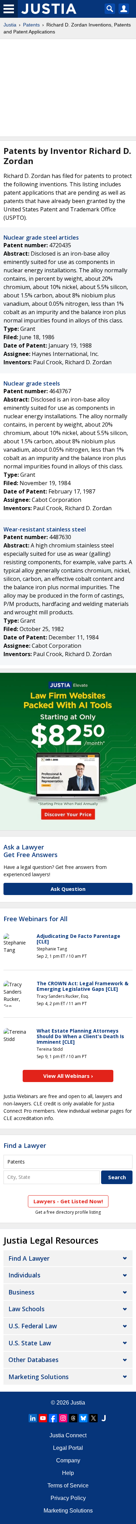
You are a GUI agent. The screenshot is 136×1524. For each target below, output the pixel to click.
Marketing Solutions (38, 1377)
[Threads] (73, 1418)
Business (21, 1292)
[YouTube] (43, 1418)
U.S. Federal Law (32, 1326)
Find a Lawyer (24, 1145)
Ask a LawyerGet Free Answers (30, 851)
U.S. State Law (29, 1343)
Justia (9, 25)
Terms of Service (68, 1485)
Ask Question (68, 888)
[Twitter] (93, 1418)
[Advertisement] (68, 88)
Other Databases (33, 1359)
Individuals (24, 1275)
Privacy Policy (68, 1498)
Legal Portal (68, 1448)
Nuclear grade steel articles (41, 237)
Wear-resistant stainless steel (44, 529)
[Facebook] (53, 1418)
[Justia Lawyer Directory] (103, 1418)
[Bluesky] (83, 1418)
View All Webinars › (68, 1075)
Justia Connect (68, 1435)
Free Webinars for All (35, 919)
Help (68, 1473)
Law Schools (26, 1309)
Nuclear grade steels (31, 383)
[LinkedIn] (33, 1418)
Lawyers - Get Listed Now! (68, 1201)
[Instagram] (63, 1418)
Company (68, 1460)
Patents (31, 25)
